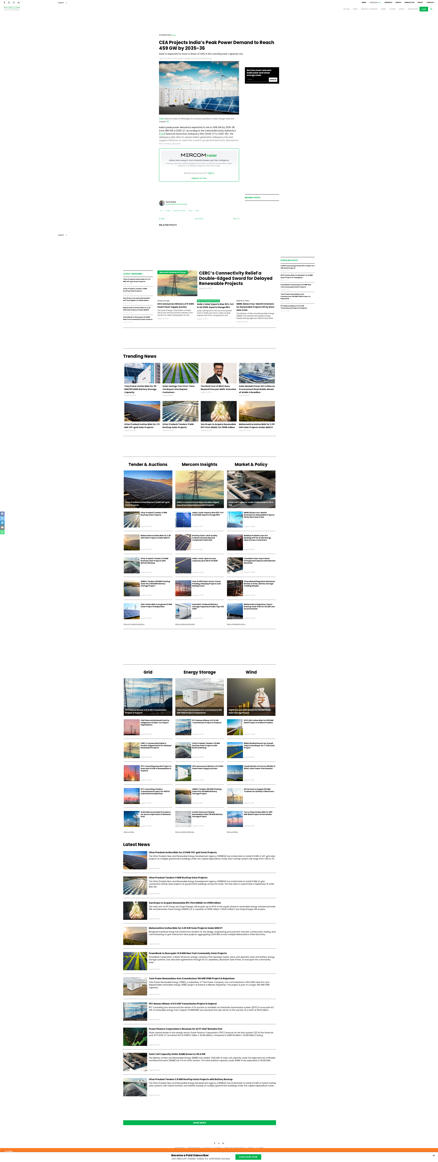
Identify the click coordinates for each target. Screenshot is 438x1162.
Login (423, 9)
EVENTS (398, 2)
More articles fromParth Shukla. (176, 204)
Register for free (199, 178)
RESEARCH (388, 2)
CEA (161, 211)
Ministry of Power (179, 211)
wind (197, 211)
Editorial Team (194, 1147)
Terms (260, 1147)
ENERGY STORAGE (369, 9)
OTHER (392, 9)
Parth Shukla (178, 58)
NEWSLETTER (409, 2)
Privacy (251, 1147)
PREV (162, 218)
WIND (383, 9)
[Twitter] (13, 2)
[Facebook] (4, 2)
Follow (162, 118)
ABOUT (420, 2)
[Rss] (9, 2)
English (61, 3)
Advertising (179, 1147)
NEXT (235, 218)
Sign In (211, 173)
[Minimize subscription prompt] (434, 1155)
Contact (207, 1147)
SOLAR (347, 9)
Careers (217, 1147)
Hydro (168, 211)
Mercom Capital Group (235, 1147)
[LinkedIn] (18, 2)
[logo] (12, 9)
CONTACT (430, 2)
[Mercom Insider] (375, 2)
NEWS (364, 2)
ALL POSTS (199, 218)
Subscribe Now (248, 1157)
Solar (190, 211)
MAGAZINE (413, 9)
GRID (355, 9)
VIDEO (402, 9)
